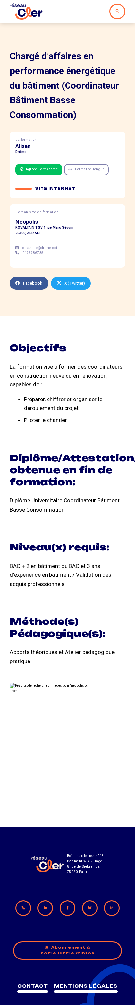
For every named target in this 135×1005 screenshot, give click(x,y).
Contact (32, 986)
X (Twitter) (74, 283)
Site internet (55, 188)
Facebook (32, 283)
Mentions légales (86, 986)
